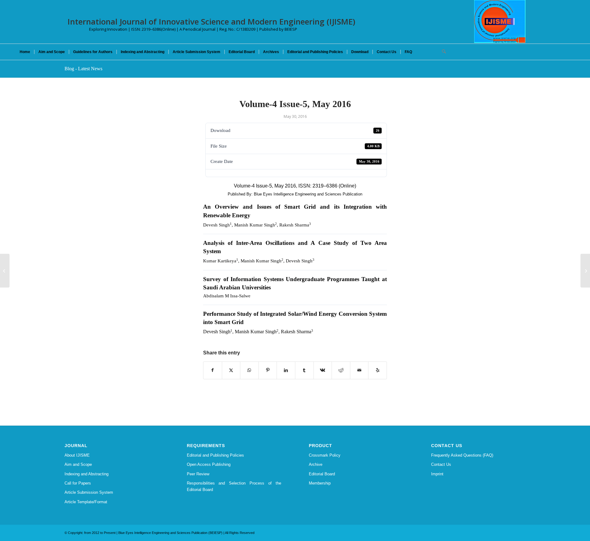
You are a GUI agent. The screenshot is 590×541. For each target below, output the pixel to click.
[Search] (442, 52)
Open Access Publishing (208, 464)
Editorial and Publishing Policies (215, 455)
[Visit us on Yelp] (377, 370)
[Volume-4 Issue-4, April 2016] (5, 271)
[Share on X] (231, 370)
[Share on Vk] (323, 370)
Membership (320, 483)
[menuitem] (25, 52)
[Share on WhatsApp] (249, 370)
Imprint (437, 474)
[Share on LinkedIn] (286, 370)
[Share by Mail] (359, 370)
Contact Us (441, 464)
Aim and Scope (78, 464)
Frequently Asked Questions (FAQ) (462, 455)
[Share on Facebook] (212, 370)
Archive (315, 464)
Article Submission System (89, 492)
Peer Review (198, 474)
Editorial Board (322, 474)
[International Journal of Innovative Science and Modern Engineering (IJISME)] (499, 21)
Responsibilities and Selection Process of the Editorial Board (234, 486)
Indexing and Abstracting (86, 474)
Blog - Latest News (83, 68)
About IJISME (77, 455)
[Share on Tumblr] (304, 370)
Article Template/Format (86, 502)
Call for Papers (78, 483)
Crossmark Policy (324, 455)
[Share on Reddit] (341, 370)
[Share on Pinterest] (268, 370)
